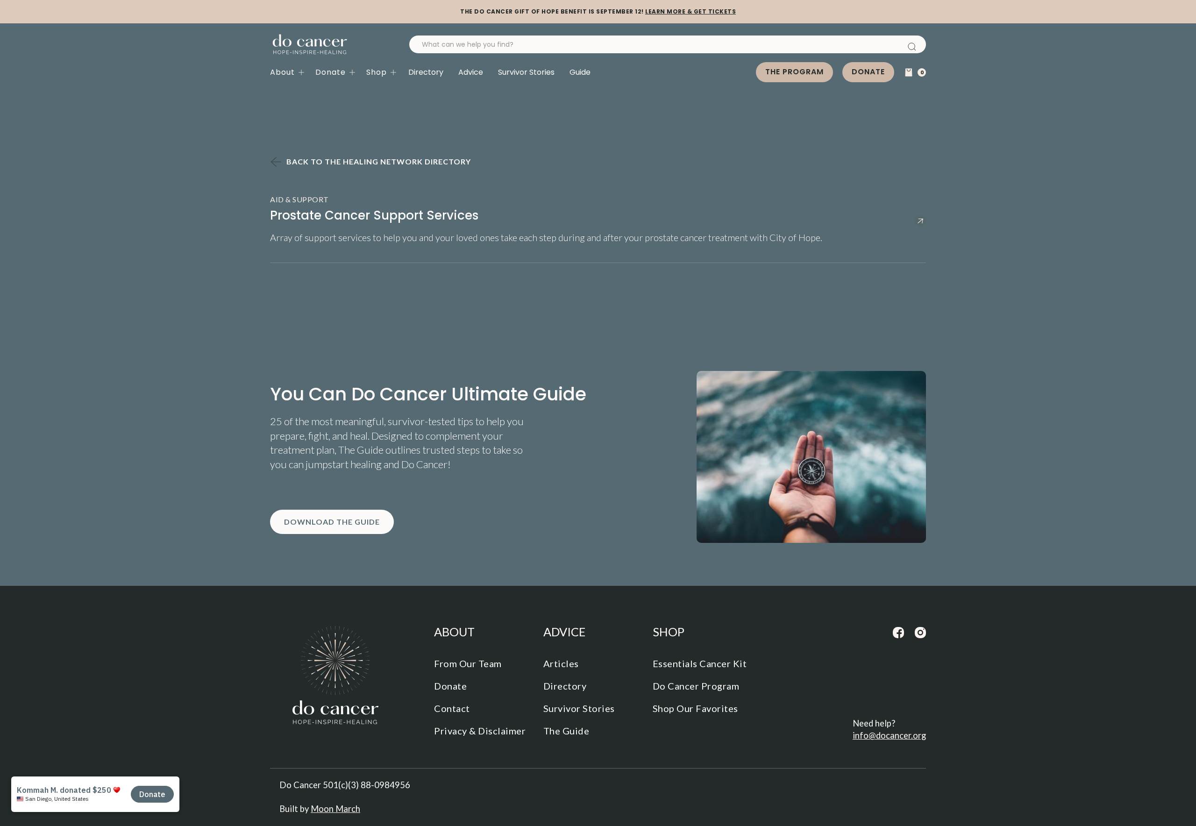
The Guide (566, 730)
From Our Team (468, 663)
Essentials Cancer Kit (700, 663)
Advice (470, 72)
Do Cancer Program (696, 685)
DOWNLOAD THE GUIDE (332, 521)
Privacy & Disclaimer (480, 730)
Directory (425, 72)
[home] (309, 45)
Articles (561, 663)
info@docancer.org (889, 735)
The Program (794, 71)
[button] (292, 72)
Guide (580, 72)
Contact (452, 708)
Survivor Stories (526, 72)
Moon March (335, 809)
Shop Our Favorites (695, 708)
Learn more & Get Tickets (690, 11)
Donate (868, 71)
